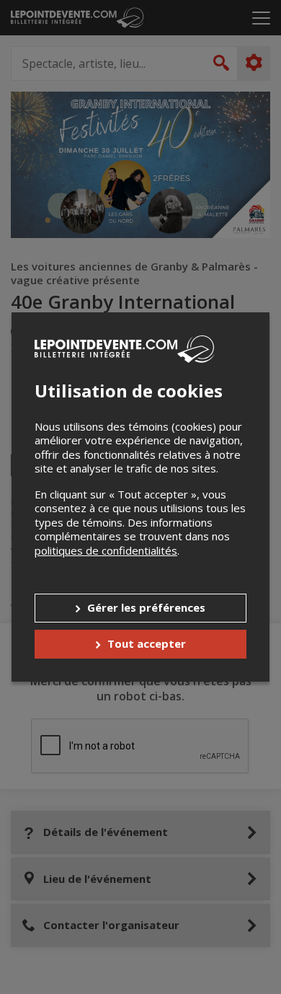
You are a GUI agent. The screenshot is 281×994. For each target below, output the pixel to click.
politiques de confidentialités (106, 550)
